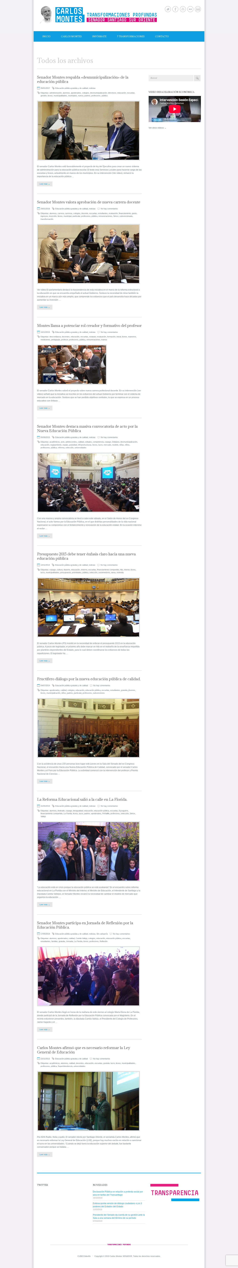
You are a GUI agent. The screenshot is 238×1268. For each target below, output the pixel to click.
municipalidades (60, 96)
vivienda (120, 572)
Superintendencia (65, 1066)
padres (87, 96)
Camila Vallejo (81, 938)
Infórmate (99, 36)
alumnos (66, 93)
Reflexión (104, 941)
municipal (67, 216)
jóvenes (131, 690)
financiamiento (125, 213)
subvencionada (126, 216)
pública (105, 96)
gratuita (124, 690)
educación (121, 93)
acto (62, 442)
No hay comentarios (109, 209)
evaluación (113, 213)
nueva (80, 96)
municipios (72, 96)
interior (127, 570)
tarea (113, 572)
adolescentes (71, 442)
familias (54, 941)
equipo (65, 445)
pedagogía (55, 340)
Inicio (46, 36)
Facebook (175, 9)
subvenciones (99, 693)
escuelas (131, 93)
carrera (61, 213)
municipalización (53, 693)
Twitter (168, 9)
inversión (53, 216)
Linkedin (190, 9)
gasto (134, 213)
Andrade (61, 811)
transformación (47, 219)
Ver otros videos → (157, 128)
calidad (81, 442)
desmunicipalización (98, 93)
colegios (85, 93)
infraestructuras (84, 445)
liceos (50, 96)
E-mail (198, 9)
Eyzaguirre (123, 811)
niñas (121, 445)
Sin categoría (102, 934)
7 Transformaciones (131, 36)
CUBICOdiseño (84, 1256)
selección (70, 448)
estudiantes (103, 213)
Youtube (183, 9)
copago (108, 442)
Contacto (162, 36)
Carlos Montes (71, 36)
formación (111, 337)
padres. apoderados (92, 813)
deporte (67, 570)
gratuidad (73, 445)
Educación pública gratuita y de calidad (71, 88)
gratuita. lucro (109, 1063)
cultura (60, 570)
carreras (68, 213)
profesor (64, 340)
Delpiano (115, 442)
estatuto (92, 337)
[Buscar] (197, 78)
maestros (132, 337)
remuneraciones (105, 216)
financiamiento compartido (108, 570)
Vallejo (43, 816)
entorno (84, 570)
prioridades (76, 572)
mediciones (45, 340)
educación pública (93, 690)
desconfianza (55, 337)
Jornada (69, 941)
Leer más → (45, 184)
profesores (96, 96)
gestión (44, 96)
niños (127, 445)
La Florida (68, 813)
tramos (104, 340)
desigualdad (78, 811)
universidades (80, 448)
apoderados (76, 93)
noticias (92, 88)
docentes (66, 337)
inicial (119, 337)
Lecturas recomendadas (59, 46)
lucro (100, 445)
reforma (61, 448)
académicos (54, 442)
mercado (107, 445)
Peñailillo (105, 813)
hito (121, 570)
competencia (98, 442)
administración (55, 93)
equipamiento (56, 445)
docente (84, 213)
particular (76, 216)
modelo (115, 445)
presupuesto (65, 572)
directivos (112, 93)
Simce (115, 216)
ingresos (44, 216)
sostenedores (104, 572)
